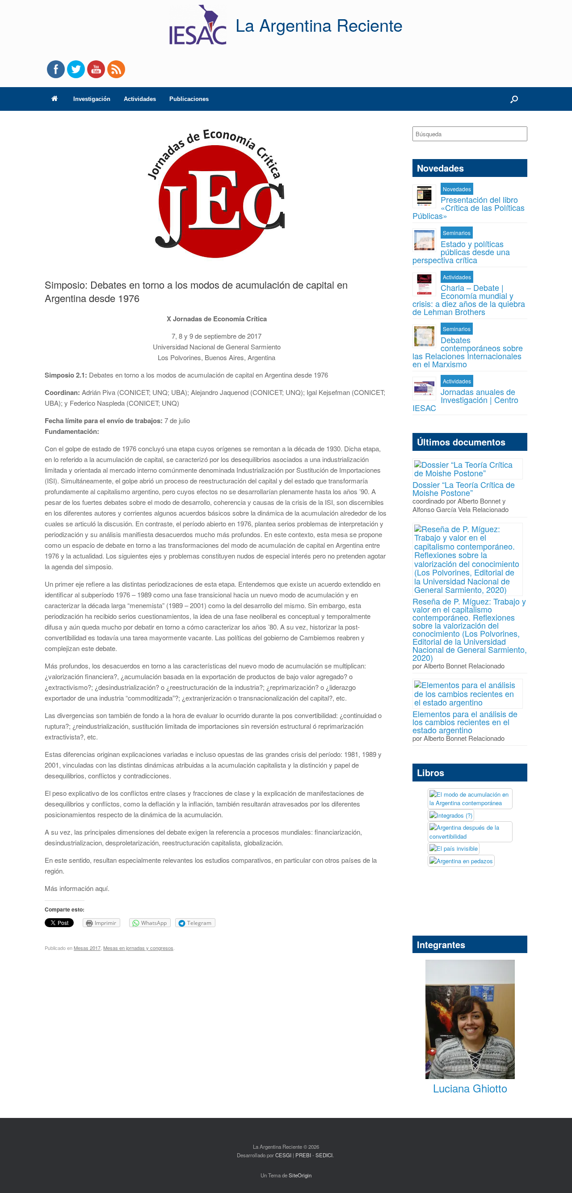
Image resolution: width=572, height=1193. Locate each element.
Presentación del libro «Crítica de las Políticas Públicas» (468, 207)
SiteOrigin (300, 1175)
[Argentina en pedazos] (461, 861)
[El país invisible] (453, 848)
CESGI (284, 1155)
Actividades (140, 99)
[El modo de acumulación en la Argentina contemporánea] (470, 798)
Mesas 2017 (87, 947)
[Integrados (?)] (450, 815)
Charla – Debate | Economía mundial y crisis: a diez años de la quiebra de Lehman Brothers (468, 299)
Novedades (457, 189)
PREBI (303, 1155)
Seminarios (457, 232)
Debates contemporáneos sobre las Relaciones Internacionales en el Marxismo (467, 352)
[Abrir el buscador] (514, 99)
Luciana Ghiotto (470, 1088)
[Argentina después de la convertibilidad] (470, 831)
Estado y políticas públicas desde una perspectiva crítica (461, 251)
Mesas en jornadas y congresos (138, 947)
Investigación (91, 99)
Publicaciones (189, 99)
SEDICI (323, 1155)
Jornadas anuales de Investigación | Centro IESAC (465, 399)
